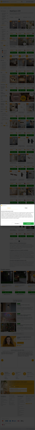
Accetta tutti (28, 223)
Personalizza (17, 223)
